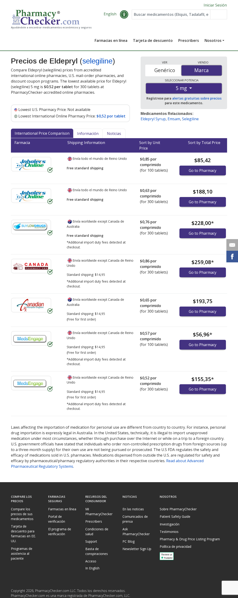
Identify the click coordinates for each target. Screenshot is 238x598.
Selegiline (190, 118)
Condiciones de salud (96, 531)
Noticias (114, 133)
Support (91, 541)
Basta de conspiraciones (96, 551)
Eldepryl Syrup (153, 118)
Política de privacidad (175, 546)
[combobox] (171, 14)
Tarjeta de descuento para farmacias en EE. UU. (23, 533)
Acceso (90, 561)
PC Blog (128, 541)
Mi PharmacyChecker (98, 511)
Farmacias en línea (111, 40)
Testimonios (169, 531)
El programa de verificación (59, 531)
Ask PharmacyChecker (136, 531)
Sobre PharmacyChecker (178, 509)
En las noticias (133, 509)
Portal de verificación (56, 519)
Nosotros (213, 40)
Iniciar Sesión (215, 5)
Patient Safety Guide (175, 516)
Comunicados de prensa (135, 519)
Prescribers (188, 40)
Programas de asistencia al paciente (21, 553)
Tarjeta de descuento (153, 40)
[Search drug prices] (218, 14)
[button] (124, 14)
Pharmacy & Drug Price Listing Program (190, 539)
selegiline (97, 61)
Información (88, 133)
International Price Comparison (42, 133)
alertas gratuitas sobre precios (196, 98)
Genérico (164, 70)
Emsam (174, 118)
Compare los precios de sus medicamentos (22, 514)
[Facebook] (214, 592)
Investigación (169, 524)
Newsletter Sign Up (136, 549)
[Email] (232, 245)
